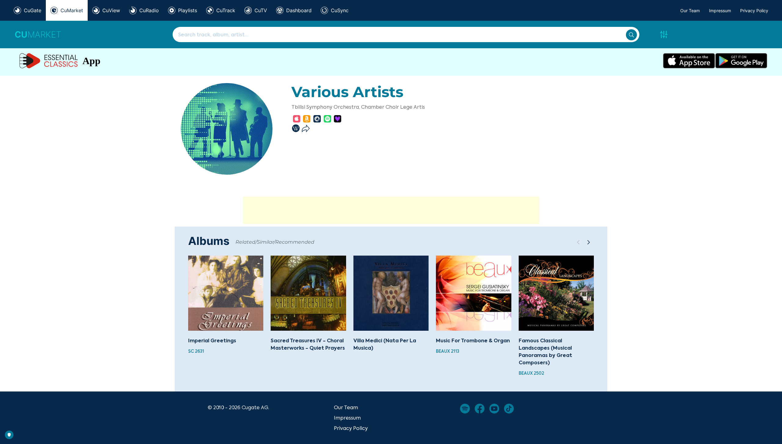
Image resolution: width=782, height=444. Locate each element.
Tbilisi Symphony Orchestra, (325, 107)
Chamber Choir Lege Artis (393, 107)
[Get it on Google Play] (741, 60)
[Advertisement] (391, 210)
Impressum (720, 10)
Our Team (690, 10)
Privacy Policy (754, 10)
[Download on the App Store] (689, 60)
